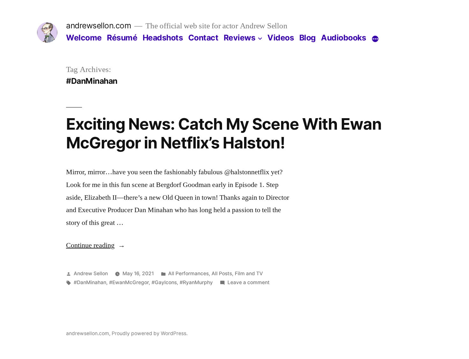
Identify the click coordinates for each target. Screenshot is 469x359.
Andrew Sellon (91, 273)
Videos (280, 37)
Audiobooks (343, 37)
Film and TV (249, 273)
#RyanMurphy (196, 282)
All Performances (188, 273)
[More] (375, 39)
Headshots (163, 37)
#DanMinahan (90, 282)
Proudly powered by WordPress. (150, 333)
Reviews (240, 37)
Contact (203, 37)
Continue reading (95, 245)
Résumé (122, 37)
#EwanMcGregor (129, 282)
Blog (307, 37)
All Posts (222, 273)
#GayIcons (164, 282)
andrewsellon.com (98, 25)
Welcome (84, 37)
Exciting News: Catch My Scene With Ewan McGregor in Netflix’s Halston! (224, 133)
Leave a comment (248, 282)
